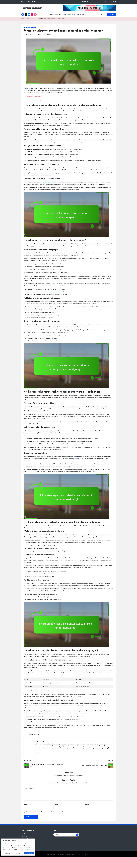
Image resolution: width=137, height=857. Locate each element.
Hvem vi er (24, 836)
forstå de (27, 88)
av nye (32, 246)
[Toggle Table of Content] (40, 100)
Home (22, 18)
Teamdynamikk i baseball (30, 18)
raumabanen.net (31, 8)
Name (26, 804)
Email (56, 804)
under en (47, 108)
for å (69, 88)
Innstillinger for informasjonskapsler (31, 833)
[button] (111, 14)
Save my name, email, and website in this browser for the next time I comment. (44, 811)
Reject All (18, 853)
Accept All (29, 853)
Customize (7, 853)
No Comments (49, 34)
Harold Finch (39, 741)
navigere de (51, 182)
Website (87, 804)
